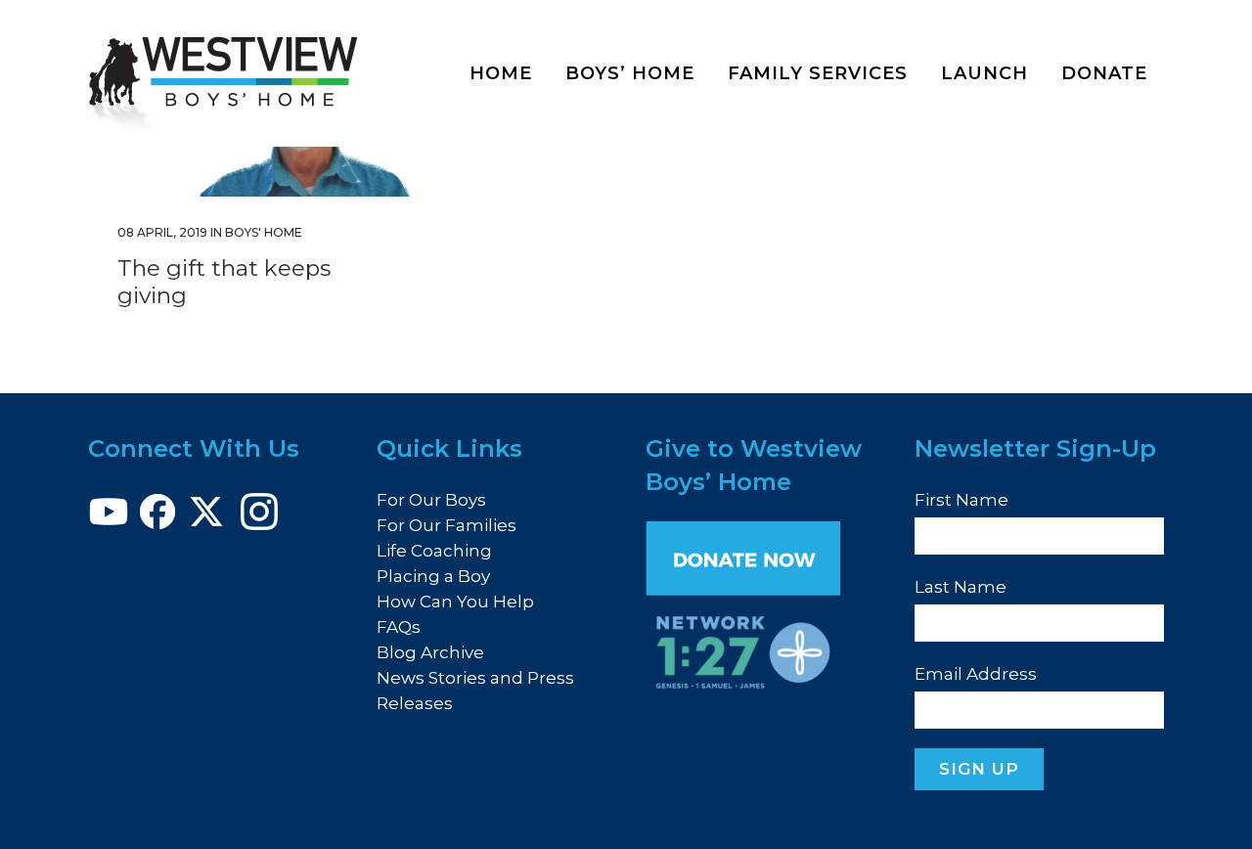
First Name (961, 500)
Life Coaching (434, 550)
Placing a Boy (433, 576)
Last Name (960, 587)
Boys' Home (263, 232)
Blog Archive (430, 652)
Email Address (976, 674)
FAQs (399, 627)
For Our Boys (431, 500)
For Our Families (446, 525)
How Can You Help (455, 601)
